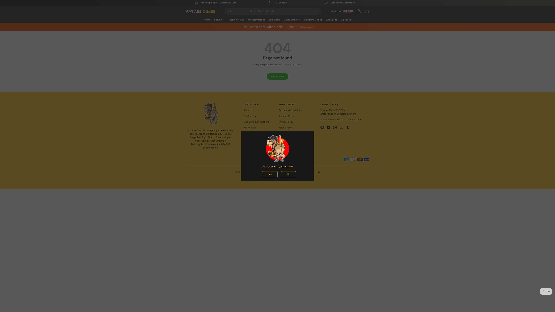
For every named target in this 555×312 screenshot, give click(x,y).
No (288, 174)
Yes (270, 174)
